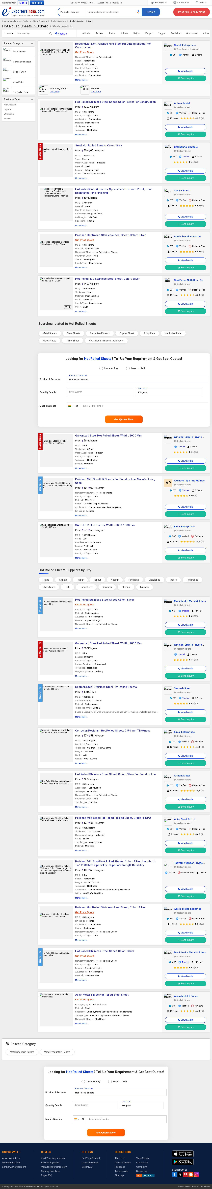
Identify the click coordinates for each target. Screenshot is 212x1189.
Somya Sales (181, 190)
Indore (206, 33)
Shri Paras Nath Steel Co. (189, 280)
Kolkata (124, 33)
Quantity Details (47, 392)
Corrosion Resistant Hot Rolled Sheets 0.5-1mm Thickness (112, 730)
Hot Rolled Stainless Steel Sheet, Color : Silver (104, 599)
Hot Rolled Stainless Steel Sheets (106, 340)
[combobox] (72, 406)
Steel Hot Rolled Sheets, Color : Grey (98, 145)
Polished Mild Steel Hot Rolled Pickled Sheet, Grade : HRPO (113, 817)
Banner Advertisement (14, 1167)
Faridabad (176, 33)
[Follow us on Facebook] (174, 1174)
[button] (138, 11)
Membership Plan (11, 1162)
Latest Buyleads (90, 1162)
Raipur (136, 33)
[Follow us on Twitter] (180, 1174)
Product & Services (49, 379)
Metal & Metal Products (20, 21)
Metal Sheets (39, 21)
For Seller (182, 2)
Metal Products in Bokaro (57, 1052)
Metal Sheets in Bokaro (22, 1052)
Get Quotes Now (123, 419)
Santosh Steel (182, 688)
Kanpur (149, 33)
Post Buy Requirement (191, 12)
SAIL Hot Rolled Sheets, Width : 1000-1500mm (105, 525)
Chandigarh (49, 587)
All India (86, 33)
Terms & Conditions (201, 1187)
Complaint (141, 1167)
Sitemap (119, 1175)
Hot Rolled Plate (173, 333)
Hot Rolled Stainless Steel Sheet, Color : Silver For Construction (115, 101)
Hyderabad (192, 579)
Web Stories (142, 1158)
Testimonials (121, 1171)
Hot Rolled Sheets (56, 21)
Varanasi (107, 587)
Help (202, 2)
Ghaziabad (192, 33)
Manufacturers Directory (54, 1167)
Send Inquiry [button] (187, 78)
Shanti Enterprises (185, 45)
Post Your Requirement (53, 1158)
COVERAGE (145, 1175)
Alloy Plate (149, 333)
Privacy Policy (184, 1187)
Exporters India (23, 12)
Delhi (67, 587)
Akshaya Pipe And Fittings (189, 480)
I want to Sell (138, 368)
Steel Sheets (73, 333)
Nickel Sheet (72, 340)
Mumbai (144, 587)
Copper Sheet (127, 333)
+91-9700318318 (110, 2)
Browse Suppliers (50, 1162)
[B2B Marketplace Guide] (190, 1174)
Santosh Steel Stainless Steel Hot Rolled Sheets (106, 687)
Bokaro (100, 33)
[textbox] (34, 33)
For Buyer (160, 2)
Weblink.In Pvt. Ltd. (32, 1187)
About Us (119, 1158)
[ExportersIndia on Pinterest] (185, 1174)
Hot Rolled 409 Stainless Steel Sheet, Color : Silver (107, 278)
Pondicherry (86, 587)
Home (5, 21)
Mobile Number (47, 406)
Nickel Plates (49, 340)
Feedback (120, 1167)
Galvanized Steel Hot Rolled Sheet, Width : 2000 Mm (108, 435)
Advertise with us (11, 1158)
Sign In (23, 2)
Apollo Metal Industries (187, 236)
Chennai (126, 587)
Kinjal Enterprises (184, 526)
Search (151, 12)
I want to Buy (111, 368)
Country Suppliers (50, 1171)
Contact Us (142, 1162)
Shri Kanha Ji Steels (186, 146)
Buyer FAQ (46, 1175)
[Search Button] (50, 33)
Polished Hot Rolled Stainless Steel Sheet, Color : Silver (110, 235)
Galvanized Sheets (100, 333)
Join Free (36, 2)
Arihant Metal (182, 103)
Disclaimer (141, 1171)
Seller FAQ (87, 1167)
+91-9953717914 (82, 2)
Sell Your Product (91, 1158)
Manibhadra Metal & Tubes (190, 601)
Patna (112, 33)
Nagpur (162, 33)
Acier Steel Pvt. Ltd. (185, 819)
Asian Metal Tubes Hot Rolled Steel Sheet (102, 994)
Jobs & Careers (123, 1162)
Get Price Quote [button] (84, 52)
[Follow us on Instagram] (196, 1174)
